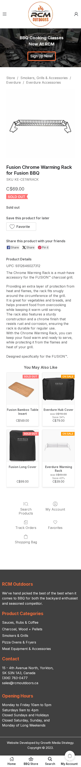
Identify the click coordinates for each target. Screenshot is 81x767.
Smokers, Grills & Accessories (44, 78)
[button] (21, 226)
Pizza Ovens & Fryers (19, 642)
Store (10, 78)
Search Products (26, 511)
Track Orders (25, 528)
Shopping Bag (26, 542)
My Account (55, 509)
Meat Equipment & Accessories (26, 649)
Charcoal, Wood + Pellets (22, 629)
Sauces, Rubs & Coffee (20, 622)
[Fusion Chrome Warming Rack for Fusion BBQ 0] (40, 123)
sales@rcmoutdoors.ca (20, 683)
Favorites (55, 528)
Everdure (13, 82)
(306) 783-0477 (15, 678)
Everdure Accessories (43, 82)
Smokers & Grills (15, 635)
